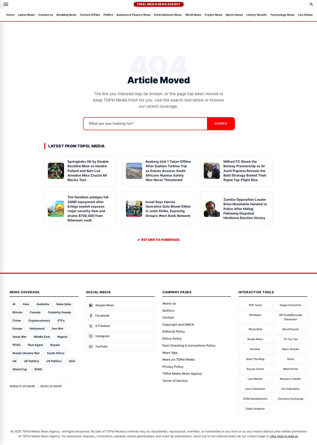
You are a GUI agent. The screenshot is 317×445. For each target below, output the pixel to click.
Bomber (255, 349)
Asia (26, 304)
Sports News (234, 15)
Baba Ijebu (63, 304)
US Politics (53, 361)
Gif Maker (255, 315)
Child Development (255, 398)
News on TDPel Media (178, 359)
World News (193, 15)
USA (72, 361)
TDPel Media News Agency (159, 4)
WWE (38, 369)
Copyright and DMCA (178, 324)
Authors (168, 310)
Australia (42, 304)
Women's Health (290, 378)
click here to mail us (284, 436)
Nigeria (62, 336)
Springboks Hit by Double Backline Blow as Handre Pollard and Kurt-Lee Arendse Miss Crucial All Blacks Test (87, 170)
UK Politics (31, 361)
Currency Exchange (290, 398)
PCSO (16, 345)
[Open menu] (6, 4)
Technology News (282, 15)
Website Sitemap (22, 386)
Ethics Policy (172, 338)
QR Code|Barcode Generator (290, 317)
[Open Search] (311, 4)
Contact (168, 317)
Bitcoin (17, 312)
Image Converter (290, 305)
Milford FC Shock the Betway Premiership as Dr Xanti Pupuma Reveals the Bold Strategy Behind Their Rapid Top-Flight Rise (244, 170)
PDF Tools (255, 305)
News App (169, 352)
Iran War (57, 328)
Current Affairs (90, 15)
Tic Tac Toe (290, 339)
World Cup (20, 369)
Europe (17, 328)
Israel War (20, 336)
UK (15, 361)
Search (221, 123)
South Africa (55, 353)
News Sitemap (51, 386)
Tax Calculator (290, 388)
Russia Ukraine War (26, 353)
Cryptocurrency (39, 320)
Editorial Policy (173, 331)
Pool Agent (35, 345)
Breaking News (66, 15)
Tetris (290, 359)
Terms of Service (174, 380)
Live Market (255, 378)
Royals (55, 345)
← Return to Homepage (158, 239)
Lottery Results (256, 15)
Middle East (42, 336)
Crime (17, 320)
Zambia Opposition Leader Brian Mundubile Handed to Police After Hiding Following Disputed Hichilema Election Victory (245, 208)
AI (14, 304)
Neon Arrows (290, 349)
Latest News (26, 15)
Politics (108, 15)
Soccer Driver (255, 369)
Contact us (45, 15)
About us (169, 303)
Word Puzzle (290, 329)
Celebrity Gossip (59, 312)
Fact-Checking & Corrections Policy (188, 345)
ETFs (61, 320)
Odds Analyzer (255, 408)
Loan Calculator (255, 388)
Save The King (255, 359)
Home (10, 15)
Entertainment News (168, 15)
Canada (35, 312)
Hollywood (37, 328)
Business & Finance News (134, 15)
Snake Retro (255, 339)
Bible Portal (290, 369)
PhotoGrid (255, 329)
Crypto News (213, 15)
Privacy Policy (172, 366)
